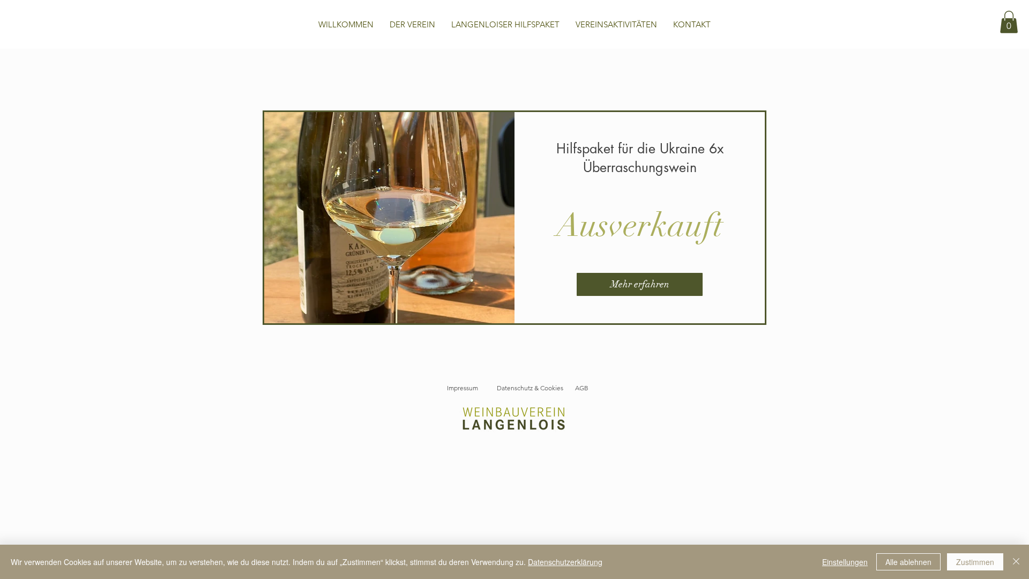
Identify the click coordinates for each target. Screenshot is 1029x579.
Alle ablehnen (908, 561)
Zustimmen (975, 561)
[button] (1009, 22)
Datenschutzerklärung (565, 561)
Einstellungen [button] (845, 561)
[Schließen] (1016, 561)
